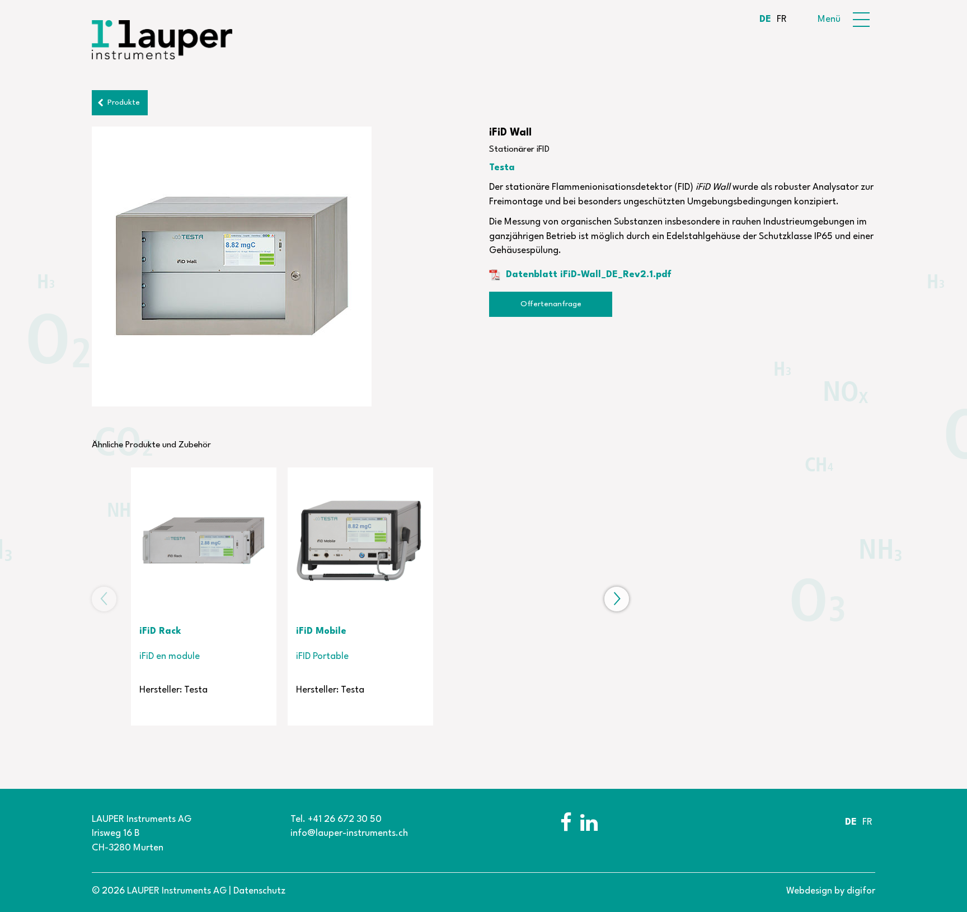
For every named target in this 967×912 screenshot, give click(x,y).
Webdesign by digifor (830, 891)
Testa (502, 167)
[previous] (104, 599)
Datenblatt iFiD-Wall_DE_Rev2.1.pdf (589, 274)
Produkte (123, 102)
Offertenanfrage (550, 304)
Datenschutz (259, 891)
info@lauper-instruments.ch (349, 833)
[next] (616, 599)
